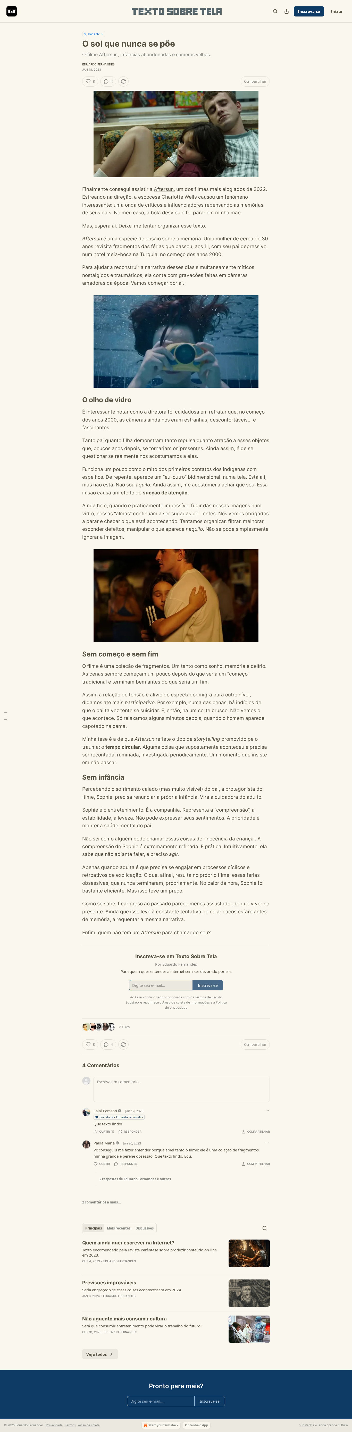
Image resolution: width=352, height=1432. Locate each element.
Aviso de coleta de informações (186, 1002)
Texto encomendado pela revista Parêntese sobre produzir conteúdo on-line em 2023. (149, 1252)
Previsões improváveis (109, 1283)
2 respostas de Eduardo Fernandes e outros (135, 1179)
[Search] (275, 11)
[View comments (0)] (131, 1268)
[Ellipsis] (267, 1111)
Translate (94, 34)
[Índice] (5, 716)
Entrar (336, 11)
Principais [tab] (93, 1228)
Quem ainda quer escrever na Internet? (128, 1243)
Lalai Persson (105, 1110)
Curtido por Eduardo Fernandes (121, 1117)
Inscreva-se (309, 11)
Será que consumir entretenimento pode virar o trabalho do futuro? (142, 1325)
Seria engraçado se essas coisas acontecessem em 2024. (132, 1289)
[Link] (75, 400)
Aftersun (164, 189)
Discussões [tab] (145, 1228)
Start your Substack (163, 1425)
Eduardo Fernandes (98, 64)
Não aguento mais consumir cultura (124, 1319)
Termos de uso (206, 997)
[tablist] (119, 1228)
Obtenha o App (196, 1425)
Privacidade (54, 1425)
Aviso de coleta (89, 1425)
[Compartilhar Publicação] (286, 11)
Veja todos (96, 1354)
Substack (305, 1425)
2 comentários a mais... (101, 1202)
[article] (176, 1255)
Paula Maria (104, 1142)
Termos (70, 1425)
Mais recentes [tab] (118, 1228)
